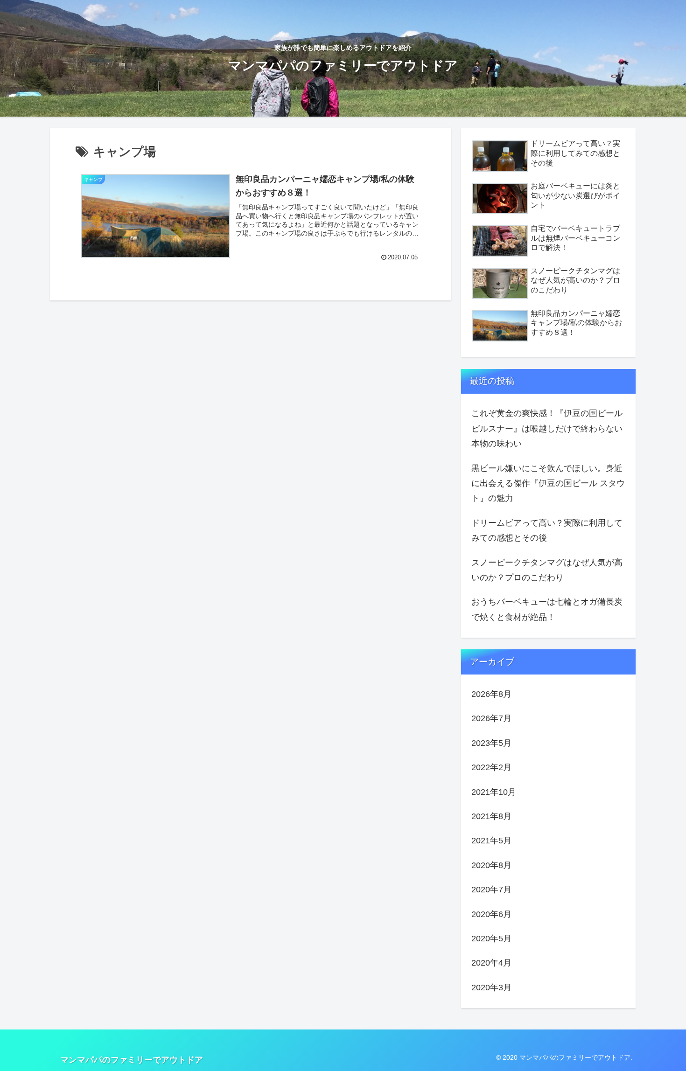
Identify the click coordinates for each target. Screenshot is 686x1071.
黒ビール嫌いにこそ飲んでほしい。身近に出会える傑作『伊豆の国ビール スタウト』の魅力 (548, 483)
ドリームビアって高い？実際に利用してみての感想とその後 (547, 530)
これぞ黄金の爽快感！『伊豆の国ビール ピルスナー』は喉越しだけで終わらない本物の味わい (547, 428)
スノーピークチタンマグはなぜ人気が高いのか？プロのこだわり (547, 570)
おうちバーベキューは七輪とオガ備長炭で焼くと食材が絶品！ (547, 609)
